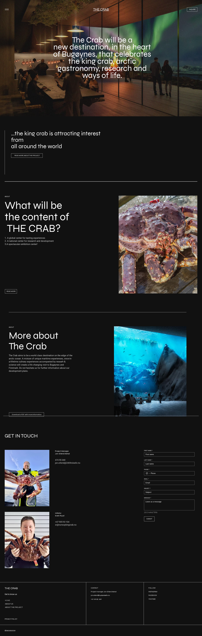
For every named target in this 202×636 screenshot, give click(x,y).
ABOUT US (9, 604)
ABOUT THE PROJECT (14, 607)
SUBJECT (147, 488)
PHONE (146, 469)
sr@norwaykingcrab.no (65, 525)
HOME (7, 600)
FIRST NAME (148, 450)
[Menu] (7, 9)
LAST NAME (148, 460)
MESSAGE (147, 498)
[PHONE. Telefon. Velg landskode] (148, 473)
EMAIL (146, 479)
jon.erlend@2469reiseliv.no (67, 463)
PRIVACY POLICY (11, 619)
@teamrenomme (10, 630)
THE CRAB (101, 9)
